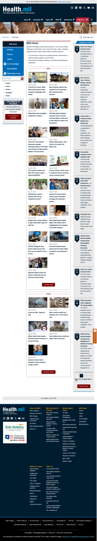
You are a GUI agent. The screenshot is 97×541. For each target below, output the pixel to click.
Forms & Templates (35, 483)
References (68, 20)
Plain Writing (47, 525)
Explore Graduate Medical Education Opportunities (53, 507)
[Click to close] (94, 330)
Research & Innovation (69, 456)
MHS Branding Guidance (36, 426)
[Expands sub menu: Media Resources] (5, 73)
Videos (10, 59)
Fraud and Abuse (46, 521)
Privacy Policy (21, 521)
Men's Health (66, 458)
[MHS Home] (15, 414)
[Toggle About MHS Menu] (29, 20)
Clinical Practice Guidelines (34, 470)
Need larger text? (88, 37)
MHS (57, 20)
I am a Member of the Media (13, 117)
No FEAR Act (33, 521)
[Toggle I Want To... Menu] (87, 20)
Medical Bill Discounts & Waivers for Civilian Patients (69, 448)
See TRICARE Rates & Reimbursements (52, 493)
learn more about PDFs (85, 537)
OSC (80, 525)
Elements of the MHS (36, 413)
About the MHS (35, 408)
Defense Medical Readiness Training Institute (51, 424)
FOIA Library (33, 481)
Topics (48, 20)
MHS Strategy (34, 416)
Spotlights (9, 93)
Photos (10, 54)
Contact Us (33, 429)
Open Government (34, 525)
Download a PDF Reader (68, 537)
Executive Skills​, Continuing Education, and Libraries (52, 430)
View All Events (83, 386)
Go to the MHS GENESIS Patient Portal (53, 477)
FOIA (69, 521)
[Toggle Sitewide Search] (91, 20)
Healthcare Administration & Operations (70, 433)
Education (37, 20)
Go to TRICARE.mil (51, 469)
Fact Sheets (33, 478)
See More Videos (48, 372)
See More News (48, 285)
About (26, 20)
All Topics (65, 413)
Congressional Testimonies (34, 474)
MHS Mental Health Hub (69, 425)
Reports (32, 502)
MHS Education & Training (52, 409)
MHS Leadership (34, 411)
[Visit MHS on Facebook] (80, 8)
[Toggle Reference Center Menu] (73, 20)
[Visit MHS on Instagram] (72, 8)
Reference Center (36, 466)
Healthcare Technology (69, 444)
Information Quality (19, 525)
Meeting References (35, 491)
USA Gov (58, 525)
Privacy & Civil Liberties (69, 453)
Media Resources (14, 73)
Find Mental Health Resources (51, 497)
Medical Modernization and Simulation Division (52, 440)
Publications (33, 499)
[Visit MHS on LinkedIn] (76, 8)
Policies (32, 493)
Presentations (33, 496)
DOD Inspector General (82, 521)
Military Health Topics (68, 409)
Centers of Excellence (69, 441)
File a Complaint (50, 510)
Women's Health (67, 461)
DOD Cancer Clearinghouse (66, 416)
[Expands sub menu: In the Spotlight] (5, 64)
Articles (10, 50)
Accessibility (59, 521)
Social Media (12, 69)
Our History (33, 423)
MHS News (13, 44)
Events (8, 86)
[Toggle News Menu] (60, 20)
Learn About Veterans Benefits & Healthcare (52, 488)
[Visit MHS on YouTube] (89, 8)
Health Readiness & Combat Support (68, 437)
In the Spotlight (13, 64)
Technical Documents (36, 504)
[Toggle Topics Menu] (52, 20)
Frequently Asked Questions (34, 487)
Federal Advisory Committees (34, 420)
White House (70, 525)
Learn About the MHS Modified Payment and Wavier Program (52, 483)
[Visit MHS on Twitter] (84, 8)
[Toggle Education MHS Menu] (42, 20)
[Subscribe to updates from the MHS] (93, 8)
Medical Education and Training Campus (52, 436)
